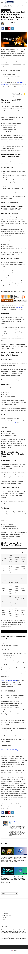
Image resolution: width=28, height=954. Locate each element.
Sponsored (8, 9)
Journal (7, 5)
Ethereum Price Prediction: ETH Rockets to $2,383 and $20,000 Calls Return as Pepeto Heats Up (7, 879)
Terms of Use (5, 913)
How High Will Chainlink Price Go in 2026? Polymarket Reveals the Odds (20, 859)
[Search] (25, 2)
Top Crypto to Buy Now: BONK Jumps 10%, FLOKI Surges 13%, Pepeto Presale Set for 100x (7, 860)
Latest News (11, 816)
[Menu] (1, 2)
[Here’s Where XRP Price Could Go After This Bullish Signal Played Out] (20, 867)
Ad (6, 816)
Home (2, 5)
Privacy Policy (4, 911)
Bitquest (3, 919)
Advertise (4, 917)
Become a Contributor (6, 915)
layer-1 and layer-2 (11, 423)
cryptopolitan (19, 307)
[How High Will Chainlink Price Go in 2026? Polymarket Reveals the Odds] (20, 848)
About (3, 909)
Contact (3, 906)
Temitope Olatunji (10, 23)
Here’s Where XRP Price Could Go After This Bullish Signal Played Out (20, 879)
